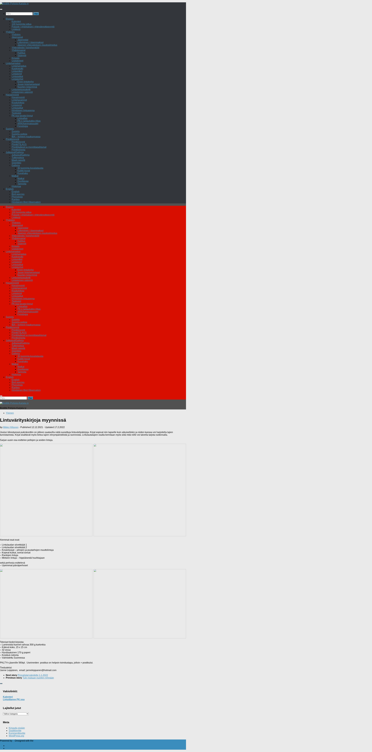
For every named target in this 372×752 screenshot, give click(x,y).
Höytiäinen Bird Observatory (26, 202)
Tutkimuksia (18, 157)
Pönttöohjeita (18, 149)
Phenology (17, 197)
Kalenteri (16, 21)
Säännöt (21, 55)
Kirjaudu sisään (17, 728)
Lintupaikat (17, 76)
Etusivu (10, 19)
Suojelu (10, 129)
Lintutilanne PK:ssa (14, 699)
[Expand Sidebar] (1, 683)
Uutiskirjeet (17, 60)
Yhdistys (10, 32)
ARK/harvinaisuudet (27, 123)
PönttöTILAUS (19, 144)
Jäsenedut (22, 40)
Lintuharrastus (13, 63)
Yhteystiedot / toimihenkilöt (25, 47)
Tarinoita (21, 183)
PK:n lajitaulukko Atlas (29, 121)
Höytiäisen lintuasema (23, 110)
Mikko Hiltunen (10, 427)
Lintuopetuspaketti (21, 89)
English (10, 189)
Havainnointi (12, 94)
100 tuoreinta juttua (21, 24)
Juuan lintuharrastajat (28, 84)
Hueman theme (42, 740)
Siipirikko (16, 163)
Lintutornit (17, 74)
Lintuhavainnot (19, 100)
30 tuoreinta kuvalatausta (30, 168)
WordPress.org (16, 736)
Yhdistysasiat (18, 50)
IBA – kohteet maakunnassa (26, 136)
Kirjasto (15, 58)
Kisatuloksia (18, 102)
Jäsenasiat (17, 37)
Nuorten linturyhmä (27, 87)
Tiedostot (16, 113)
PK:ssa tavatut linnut (22, 115)
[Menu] (1, 9)
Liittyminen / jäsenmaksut (30, 42)
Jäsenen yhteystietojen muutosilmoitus (37, 45)
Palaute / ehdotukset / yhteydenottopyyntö (33, 26)
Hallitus (21, 53)
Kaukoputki (17, 68)
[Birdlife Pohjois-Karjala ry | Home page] (14, 3)
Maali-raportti (18, 160)
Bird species (18, 194)
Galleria (16, 165)
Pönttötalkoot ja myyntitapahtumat (29, 147)
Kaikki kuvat (23, 170)
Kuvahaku (22, 173)
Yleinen (10, 413)
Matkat (15, 176)
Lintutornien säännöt (22, 92)
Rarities (16, 199)
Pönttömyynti (12, 139)
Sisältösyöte (15, 730)
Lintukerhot (17, 79)
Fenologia (22, 126)
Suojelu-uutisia (19, 134)
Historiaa (16, 186)
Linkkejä (16, 29)
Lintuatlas (22, 118)
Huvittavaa (22, 181)
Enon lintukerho (25, 81)
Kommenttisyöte (17, 733)
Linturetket (17, 71)
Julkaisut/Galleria (15, 152)
